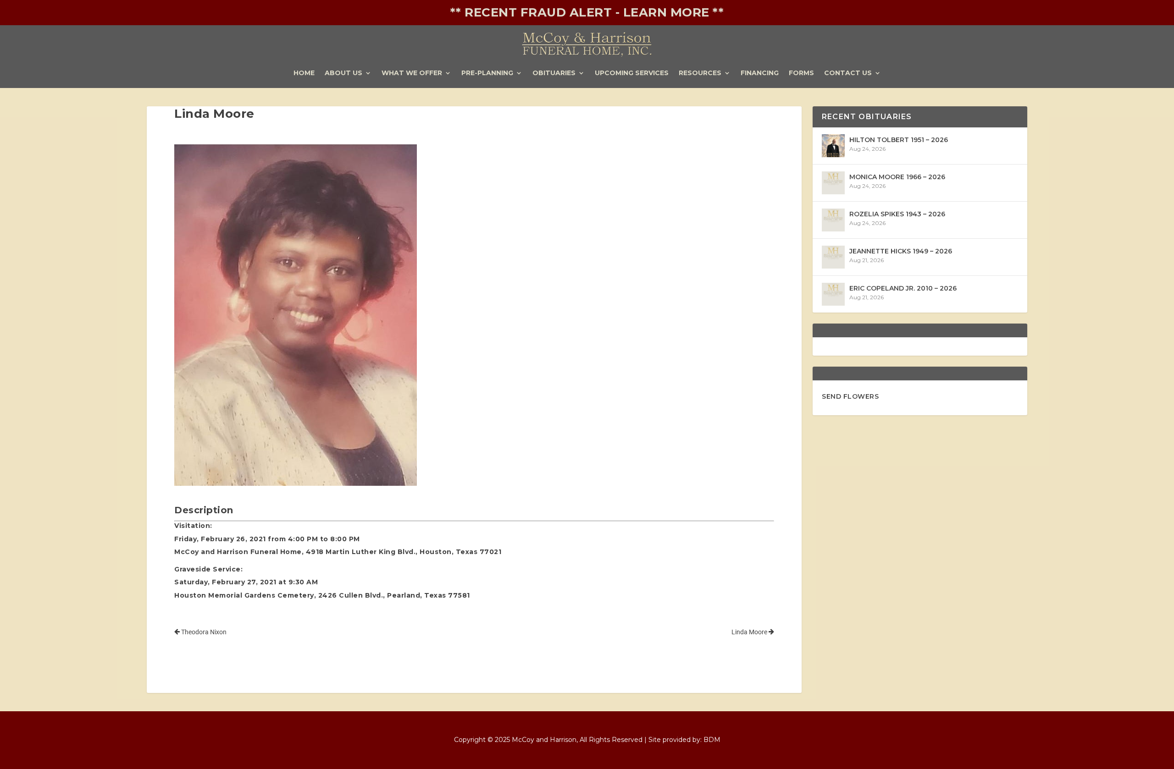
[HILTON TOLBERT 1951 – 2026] (833, 145)
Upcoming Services (632, 73)
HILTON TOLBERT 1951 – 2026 (898, 140)
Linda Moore (750, 632)
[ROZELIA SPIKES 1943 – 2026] (833, 220)
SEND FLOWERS (850, 396)
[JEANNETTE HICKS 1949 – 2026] (833, 257)
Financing (760, 73)
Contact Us (848, 73)
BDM (711, 740)
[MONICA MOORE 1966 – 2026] (833, 182)
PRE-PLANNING (487, 73)
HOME (304, 73)
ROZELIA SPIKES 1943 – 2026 (897, 214)
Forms (801, 73)
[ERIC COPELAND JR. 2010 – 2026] (833, 294)
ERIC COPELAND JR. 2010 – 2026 (903, 288)
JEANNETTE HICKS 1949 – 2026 (900, 251)
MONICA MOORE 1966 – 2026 (897, 177)
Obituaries (554, 73)
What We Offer (412, 73)
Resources (700, 73)
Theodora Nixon (203, 632)
